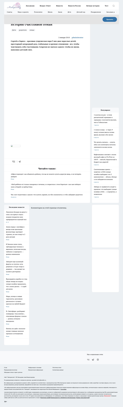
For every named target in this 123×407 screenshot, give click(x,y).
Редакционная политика (10, 370)
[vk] (13, 161)
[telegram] (20, 161)
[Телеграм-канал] (93, 360)
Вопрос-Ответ (45, 6)
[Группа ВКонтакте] (88, 360)
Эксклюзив (30, 6)
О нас (5, 367)
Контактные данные (58, 370)
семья (32, 30)
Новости (59, 6)
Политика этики (57, 367)
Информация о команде (34, 367)
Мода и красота (23, 12)
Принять (109, 19)
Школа (50, 12)
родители (23, 30)
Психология (38, 12)
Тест (106, 6)
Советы (9, 12)
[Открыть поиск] (114, 6)
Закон (60, 12)
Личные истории (92, 6)
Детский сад (81, 12)
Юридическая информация (35, 370)
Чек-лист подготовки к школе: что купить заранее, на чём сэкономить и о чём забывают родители (47, 196)
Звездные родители (113, 12)
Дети (69, 12)
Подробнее (63, 389)
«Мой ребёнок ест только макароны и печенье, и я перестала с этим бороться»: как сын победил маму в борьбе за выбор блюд (46, 186)
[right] (117, 12)
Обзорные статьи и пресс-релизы (13, 372)
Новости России (74, 6)
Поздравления (96, 12)
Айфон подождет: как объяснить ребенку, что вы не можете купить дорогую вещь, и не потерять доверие (46, 176)
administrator (77, 37)
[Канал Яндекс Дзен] (97, 360)
